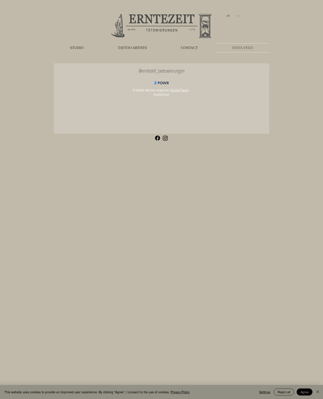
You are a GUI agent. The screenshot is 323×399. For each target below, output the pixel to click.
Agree (304, 392)
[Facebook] (157, 138)
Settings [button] (264, 392)
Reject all (284, 392)
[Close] (317, 391)
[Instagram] (165, 138)
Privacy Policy (180, 392)
